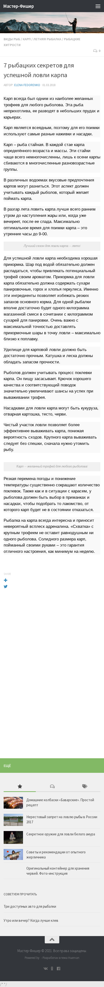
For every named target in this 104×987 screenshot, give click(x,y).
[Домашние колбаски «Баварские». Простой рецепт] (13, 802)
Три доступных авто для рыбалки (30, 906)
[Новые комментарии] (52, 787)
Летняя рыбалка (47, 39)
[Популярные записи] (20, 787)
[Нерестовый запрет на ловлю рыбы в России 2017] (13, 820)
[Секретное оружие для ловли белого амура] (13, 837)
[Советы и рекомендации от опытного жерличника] (13, 854)
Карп (27, 39)
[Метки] (84, 787)
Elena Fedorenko (27, 85)
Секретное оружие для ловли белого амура (60, 834)
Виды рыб (12, 39)
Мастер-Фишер (18, 6)
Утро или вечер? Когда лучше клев (31, 920)
